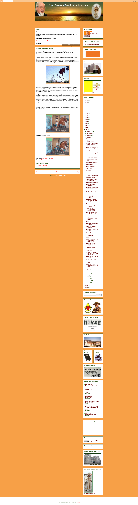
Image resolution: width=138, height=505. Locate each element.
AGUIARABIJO (88, 396)
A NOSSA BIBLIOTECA (90, 414)
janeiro (88, 282)
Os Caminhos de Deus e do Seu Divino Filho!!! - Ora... (92, 214)
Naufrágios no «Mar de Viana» (92, 385)
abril (88, 276)
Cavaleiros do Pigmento (92, 182)
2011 (86, 127)
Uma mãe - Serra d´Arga (92, 154)
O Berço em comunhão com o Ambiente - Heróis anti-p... (92, 144)
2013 (86, 123)
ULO (87, 221)
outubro (89, 135)
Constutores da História (92, 162)
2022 (86, 108)
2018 (86, 115)
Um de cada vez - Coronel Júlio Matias (92, 175)
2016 (86, 119)
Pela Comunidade (90, 166)
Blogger (78, 502)
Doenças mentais (90, 172)
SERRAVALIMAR (89, 389)
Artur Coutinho (95, 31)
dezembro (89, 131)
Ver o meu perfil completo (94, 34)
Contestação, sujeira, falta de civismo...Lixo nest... (92, 261)
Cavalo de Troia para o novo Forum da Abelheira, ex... (91, 244)
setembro (89, 137)
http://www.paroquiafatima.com (91, 44)
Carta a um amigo (89, 402)
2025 (86, 102)
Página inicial (59, 172)
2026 (86, 100)
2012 (86, 125)
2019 (86, 113)
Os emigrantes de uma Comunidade (91, 180)
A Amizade (88, 170)
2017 (86, 117)
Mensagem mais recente (42, 172)
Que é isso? (89, 168)
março (88, 278)
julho (88, 271)
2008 (86, 287)
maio (88, 275)
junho (88, 273)
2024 (86, 104)
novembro (89, 133)
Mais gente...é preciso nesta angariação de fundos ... (91, 205)
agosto (88, 269)
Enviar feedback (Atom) (60, 175)
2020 (86, 111)
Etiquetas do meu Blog (92, 152)
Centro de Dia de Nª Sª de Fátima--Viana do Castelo (91, 200)
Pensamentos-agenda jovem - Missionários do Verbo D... (92, 140)
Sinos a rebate (89, 164)
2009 (86, 285)
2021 (86, 110)
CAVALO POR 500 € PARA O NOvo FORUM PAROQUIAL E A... (92, 253)
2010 (86, 129)
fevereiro (89, 280)
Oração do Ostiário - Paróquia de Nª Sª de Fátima (92, 218)
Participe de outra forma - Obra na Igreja (92, 192)
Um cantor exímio (90, 177)
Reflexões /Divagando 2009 (92, 406)
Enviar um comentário (42, 165)
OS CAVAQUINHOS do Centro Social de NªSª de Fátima (92, 249)
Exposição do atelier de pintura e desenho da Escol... (92, 265)
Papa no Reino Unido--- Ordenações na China (92, 156)
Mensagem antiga (74, 172)
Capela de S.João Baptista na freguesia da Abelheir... (92, 234)
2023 (86, 106)
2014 (86, 121)
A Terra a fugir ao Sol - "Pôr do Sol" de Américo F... (91, 196)
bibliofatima (88, 413)
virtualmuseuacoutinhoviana (92, 401)
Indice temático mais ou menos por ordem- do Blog (92, 149)
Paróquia (43, 159)
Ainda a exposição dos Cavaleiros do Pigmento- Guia (92, 240)
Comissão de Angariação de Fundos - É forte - (91, 209)
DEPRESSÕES (88, 397)
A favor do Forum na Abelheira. (91, 227)
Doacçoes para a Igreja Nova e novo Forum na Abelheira (92, 188)
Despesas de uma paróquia (90, 185)
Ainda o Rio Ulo (90, 237)
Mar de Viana (88, 384)
